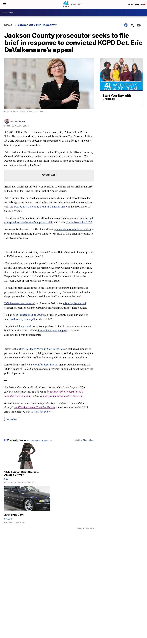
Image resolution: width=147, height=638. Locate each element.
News (8, 25)
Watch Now (135, 4)
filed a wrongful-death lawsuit (41, 364)
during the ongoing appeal (52, 330)
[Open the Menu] (4, 4)
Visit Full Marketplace (84, 440)
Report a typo (11, 419)
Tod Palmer (19, 121)
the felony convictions (25, 326)
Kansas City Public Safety (37, 25)
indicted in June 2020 (31, 314)
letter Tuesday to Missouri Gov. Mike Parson (42, 349)
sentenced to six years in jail (19, 319)
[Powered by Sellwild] (90, 528)
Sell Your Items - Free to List (39, 441)
